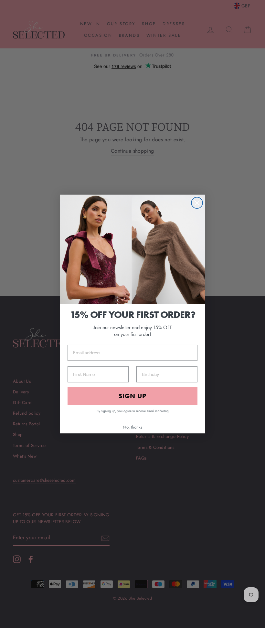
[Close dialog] (197, 202)
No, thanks (132, 427)
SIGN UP (132, 396)
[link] (132, 249)
